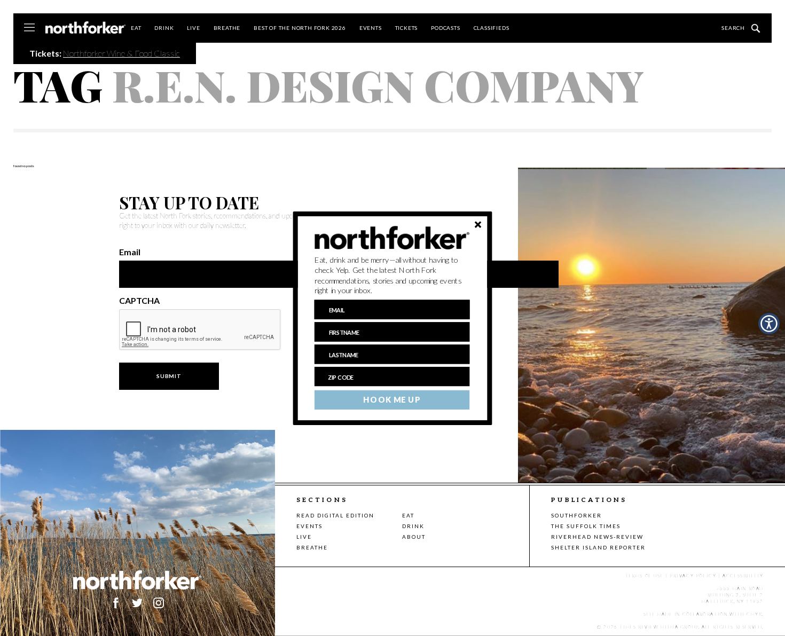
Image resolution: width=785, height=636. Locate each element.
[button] (392, 275)
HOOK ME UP (391, 399)
